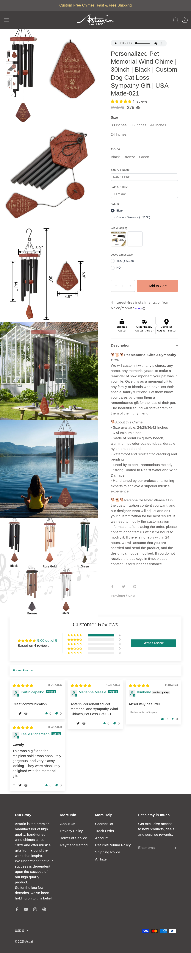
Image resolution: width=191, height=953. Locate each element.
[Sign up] (174, 848)
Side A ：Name (120, 169)
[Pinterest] (44, 909)
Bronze (129, 157)
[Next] (12, 95)
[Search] (176, 20)
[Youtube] (26, 909)
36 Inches (138, 125)
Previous (118, 596)
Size (114, 117)
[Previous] (12, 44)
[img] (22, 686)
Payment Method (74, 845)
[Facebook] (17, 909)
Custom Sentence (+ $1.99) (133, 217)
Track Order (104, 831)
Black (115, 157)
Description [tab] (121, 345)
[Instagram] (35, 909)
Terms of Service (73, 838)
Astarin (30, 941)
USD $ (19, 930)
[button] (121, 101)
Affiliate (101, 859)
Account (101, 838)
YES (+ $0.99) (125, 260)
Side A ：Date (119, 187)
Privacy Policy (71, 831)
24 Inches (119, 134)
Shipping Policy (107, 852)
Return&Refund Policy (113, 845)
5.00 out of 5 (47, 640)
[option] (12, 56)
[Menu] (6, 20)
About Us (67, 824)
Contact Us (104, 824)
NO (118, 267)
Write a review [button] (153, 643)
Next (131, 596)
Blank (119, 210)
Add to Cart (157, 286)
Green (144, 157)
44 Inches (158, 125)
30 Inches (119, 125)
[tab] (144, 465)
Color (115, 149)
